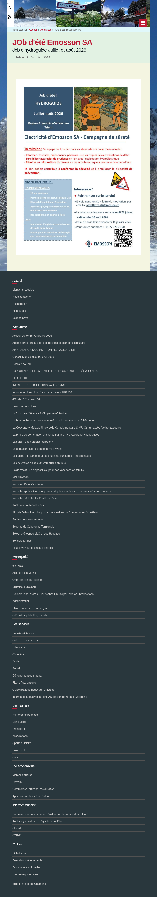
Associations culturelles (26, 867)
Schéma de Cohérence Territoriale (33, 526)
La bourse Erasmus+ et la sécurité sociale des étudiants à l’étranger (53, 420)
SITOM (16, 828)
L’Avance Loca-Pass (24, 406)
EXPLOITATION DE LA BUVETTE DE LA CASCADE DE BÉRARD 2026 (55, 371)
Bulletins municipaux (24, 587)
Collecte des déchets (25, 640)
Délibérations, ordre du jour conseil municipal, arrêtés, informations (53, 594)
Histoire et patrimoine (25, 874)
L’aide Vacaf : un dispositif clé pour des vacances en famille (48, 470)
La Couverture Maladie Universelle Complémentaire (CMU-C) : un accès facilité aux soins (66, 427)
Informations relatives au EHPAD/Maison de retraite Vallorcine (49, 696)
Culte (15, 757)
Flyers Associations (24, 682)
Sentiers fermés (22, 540)
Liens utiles (19, 722)
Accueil (33, 29)
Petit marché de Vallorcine (28, 505)
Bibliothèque (19, 853)
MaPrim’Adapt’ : (21, 477)
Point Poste (19, 750)
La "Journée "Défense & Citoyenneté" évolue (39, 413)
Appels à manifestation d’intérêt (31, 796)
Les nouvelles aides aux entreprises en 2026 (39, 463)
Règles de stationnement (27, 519)
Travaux (17, 782)
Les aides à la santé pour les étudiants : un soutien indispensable (52, 456)
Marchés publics (22, 775)
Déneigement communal (27, 675)
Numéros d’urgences (25, 714)
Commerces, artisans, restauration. (33, 789)
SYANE (16, 835)
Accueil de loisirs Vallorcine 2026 (32, 335)
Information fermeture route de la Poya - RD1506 (42, 392)
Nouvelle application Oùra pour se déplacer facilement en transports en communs (61, 491)
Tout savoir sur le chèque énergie (32, 547)
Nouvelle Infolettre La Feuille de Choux (36, 498)
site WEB (17, 565)
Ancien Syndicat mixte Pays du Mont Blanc (38, 821)
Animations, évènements (27, 860)
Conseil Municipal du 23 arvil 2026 (33, 357)
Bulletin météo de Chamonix (29, 884)
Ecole (15, 661)
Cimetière (18, 654)
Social (16, 668)
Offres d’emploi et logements (29, 615)
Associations (20, 736)
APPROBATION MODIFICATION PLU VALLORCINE (43, 350)
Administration (21, 601)
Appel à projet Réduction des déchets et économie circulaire (48, 342)
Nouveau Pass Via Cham (27, 484)
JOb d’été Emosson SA (26, 399)
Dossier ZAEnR (21, 364)
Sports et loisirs (21, 743)
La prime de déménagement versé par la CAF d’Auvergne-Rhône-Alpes (55, 434)
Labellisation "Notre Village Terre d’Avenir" (37, 449)
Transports (18, 729)
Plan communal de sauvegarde (31, 608)
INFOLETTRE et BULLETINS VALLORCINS (38, 385)
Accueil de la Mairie (24, 573)
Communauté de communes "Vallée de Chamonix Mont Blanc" (50, 814)
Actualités (46, 29)
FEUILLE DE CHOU (24, 378)
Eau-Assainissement (24, 633)
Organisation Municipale (27, 580)
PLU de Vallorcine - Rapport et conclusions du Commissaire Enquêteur (55, 512)
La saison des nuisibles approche (32, 441)
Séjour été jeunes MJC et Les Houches (36, 533)
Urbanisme (19, 647)
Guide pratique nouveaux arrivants (33, 689)
